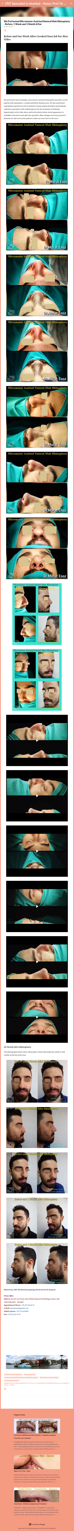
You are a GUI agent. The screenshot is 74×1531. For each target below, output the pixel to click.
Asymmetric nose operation (13, 1374)
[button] (5, 30)
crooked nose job (29, 1374)
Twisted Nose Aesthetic (12, 1380)
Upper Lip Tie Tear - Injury (22, 1471)
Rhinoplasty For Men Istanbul (49, 1377)
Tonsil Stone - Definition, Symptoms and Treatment (30, 1504)
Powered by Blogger (38, 1524)
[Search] (71, 3)
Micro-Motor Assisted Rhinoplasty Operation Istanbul (21, 1377)
